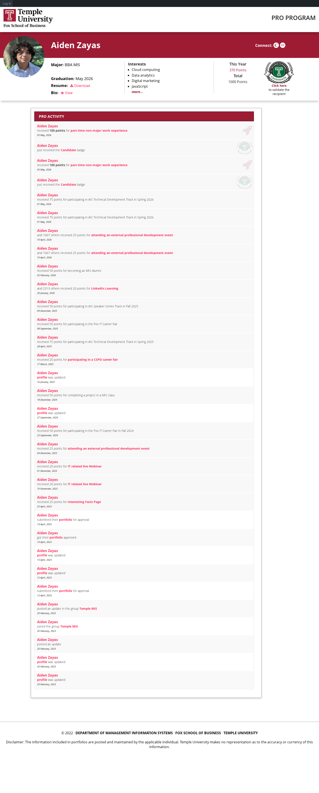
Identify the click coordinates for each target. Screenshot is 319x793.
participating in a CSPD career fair (93, 359)
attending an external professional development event (132, 235)
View (68, 92)
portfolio (65, 520)
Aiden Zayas (75, 45)
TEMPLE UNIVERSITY (241, 733)
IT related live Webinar (85, 466)
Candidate (68, 150)
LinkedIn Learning (104, 288)
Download (81, 85)
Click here (279, 86)
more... (137, 91)
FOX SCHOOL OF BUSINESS (198, 733)
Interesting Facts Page (84, 502)
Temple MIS (88, 608)
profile (42, 377)
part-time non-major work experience (99, 130)
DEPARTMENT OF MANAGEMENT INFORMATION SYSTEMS (124, 733)
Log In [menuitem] (7, 3)
